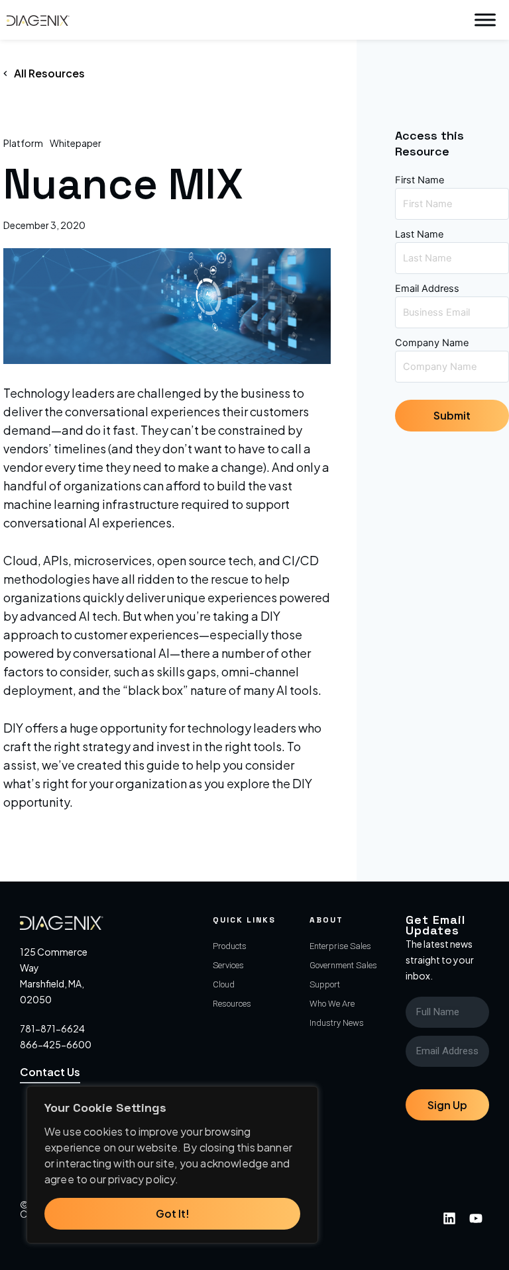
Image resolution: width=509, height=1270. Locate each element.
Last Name (419, 234)
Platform (23, 143)
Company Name (432, 343)
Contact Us (50, 1072)
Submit (452, 415)
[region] (172, 1165)
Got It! (173, 1213)
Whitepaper (75, 143)
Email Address (427, 289)
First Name (419, 180)
